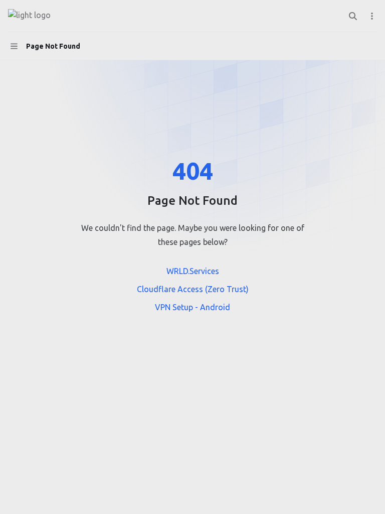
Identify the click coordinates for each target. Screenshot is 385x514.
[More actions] (372, 16)
